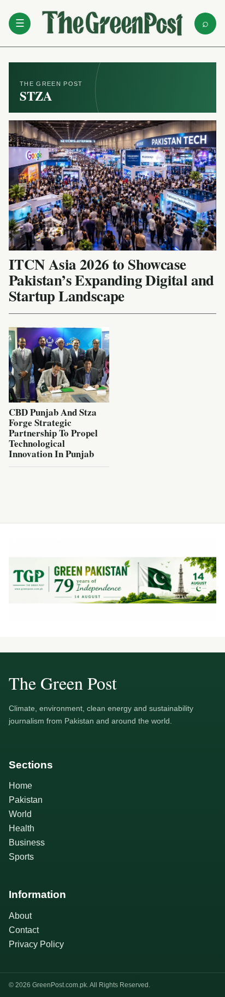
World (20, 814)
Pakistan (26, 799)
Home (20, 785)
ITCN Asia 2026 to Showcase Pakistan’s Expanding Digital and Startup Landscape (111, 279)
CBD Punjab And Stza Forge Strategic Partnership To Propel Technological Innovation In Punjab (53, 432)
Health (21, 828)
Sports (21, 856)
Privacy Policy (36, 944)
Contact (24, 930)
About (20, 915)
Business (27, 842)
